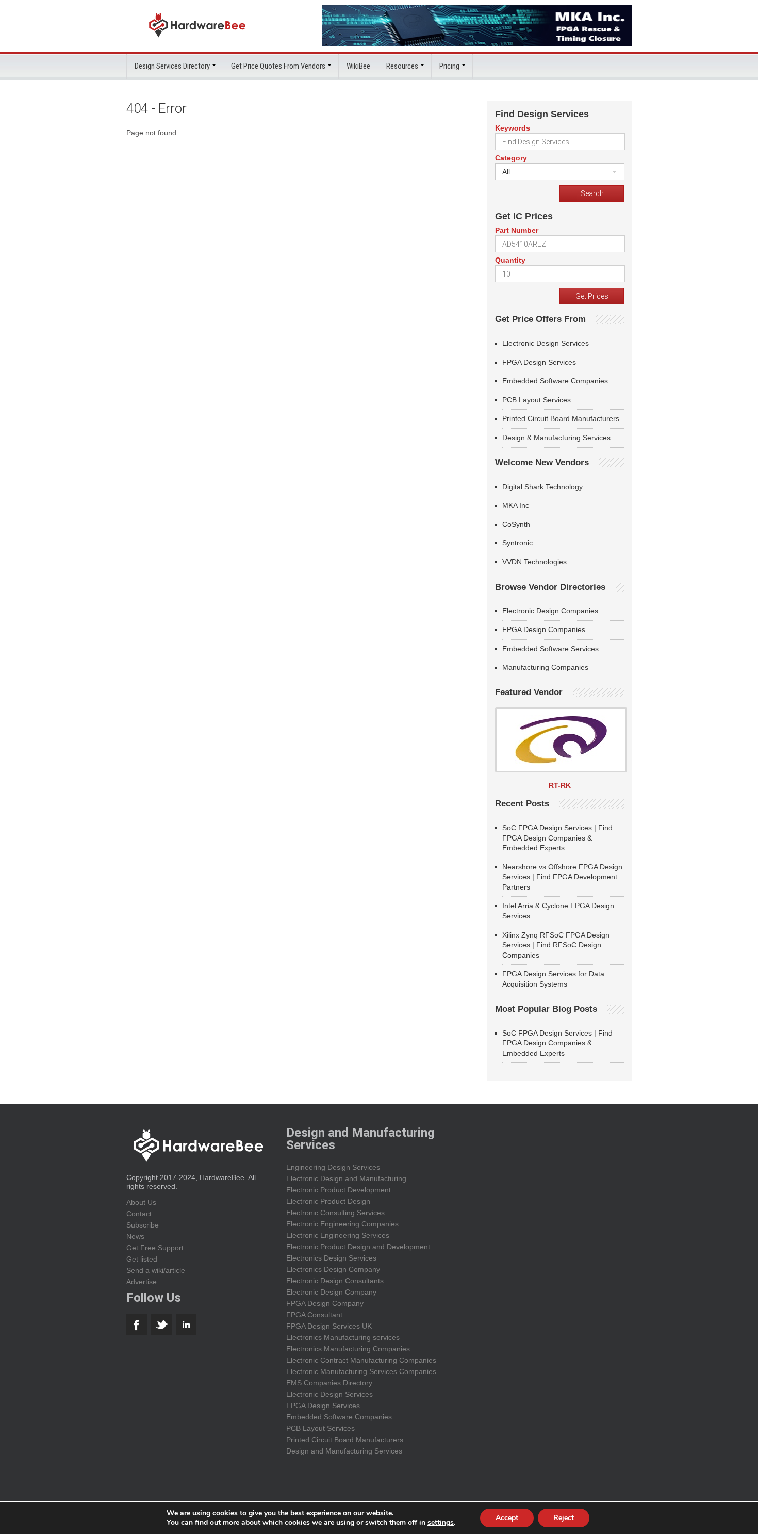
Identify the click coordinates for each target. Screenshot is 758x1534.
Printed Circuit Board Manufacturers (560, 418)
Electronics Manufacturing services (343, 1337)
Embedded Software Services (550, 648)
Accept (507, 1518)
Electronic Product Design (328, 1201)
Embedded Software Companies (555, 381)
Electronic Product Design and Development (358, 1246)
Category (511, 158)
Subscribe (142, 1225)
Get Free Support (155, 1248)
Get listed (141, 1259)
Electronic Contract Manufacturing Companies (361, 1360)
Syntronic (517, 543)
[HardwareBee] (197, 40)
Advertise (141, 1282)
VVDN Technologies (534, 562)
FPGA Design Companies (543, 629)
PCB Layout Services (536, 400)
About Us (141, 1202)
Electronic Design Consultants (335, 1281)
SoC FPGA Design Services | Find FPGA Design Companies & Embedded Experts (557, 837)
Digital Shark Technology (542, 486)
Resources (402, 66)
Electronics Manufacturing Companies (348, 1349)
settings (440, 1522)
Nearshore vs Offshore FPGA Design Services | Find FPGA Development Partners (562, 877)
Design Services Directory (172, 66)
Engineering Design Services (333, 1167)
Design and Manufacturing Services (344, 1451)
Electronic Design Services (545, 343)
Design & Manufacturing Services (556, 437)
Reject (563, 1518)
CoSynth (516, 524)
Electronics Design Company (333, 1269)
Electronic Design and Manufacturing (346, 1178)
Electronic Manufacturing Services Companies (361, 1371)
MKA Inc (515, 505)
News (135, 1236)
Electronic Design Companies (550, 611)
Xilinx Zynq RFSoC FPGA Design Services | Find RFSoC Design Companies (555, 945)
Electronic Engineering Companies (342, 1224)
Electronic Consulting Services (335, 1212)
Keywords (512, 128)
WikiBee (358, 66)
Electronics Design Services (331, 1258)
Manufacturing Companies (545, 667)
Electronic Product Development (338, 1190)
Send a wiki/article (155, 1270)
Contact (139, 1213)
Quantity (510, 260)
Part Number (516, 230)
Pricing (449, 66)
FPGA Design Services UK (329, 1326)
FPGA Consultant (314, 1315)
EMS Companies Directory (329, 1383)
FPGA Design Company (325, 1303)
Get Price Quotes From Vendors (278, 66)
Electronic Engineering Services (337, 1235)
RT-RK (560, 785)
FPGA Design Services (539, 362)
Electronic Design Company (331, 1292)
